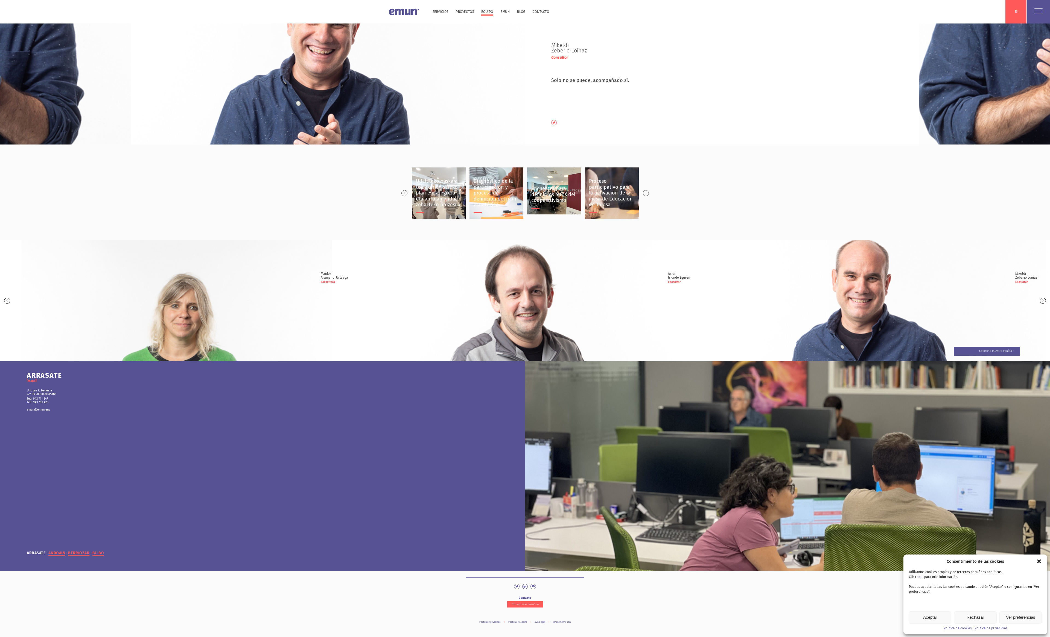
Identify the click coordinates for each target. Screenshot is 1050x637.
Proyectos (465, 12)
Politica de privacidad (991, 628)
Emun (505, 12)
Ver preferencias (1020, 617)
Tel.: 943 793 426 (37, 402)
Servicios (440, 12)
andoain (56, 553)
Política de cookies (958, 628)
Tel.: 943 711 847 (37, 398)
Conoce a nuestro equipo (995, 351)
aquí (920, 577)
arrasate (36, 553)
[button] (1039, 561)
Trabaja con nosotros (525, 604)
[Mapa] (32, 381)
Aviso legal (540, 622)
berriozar (78, 553)
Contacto (541, 12)
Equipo (487, 12)
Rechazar (975, 617)
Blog (521, 12)
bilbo (98, 553)
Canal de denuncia (562, 622)
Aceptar (930, 617)
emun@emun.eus (38, 409)
